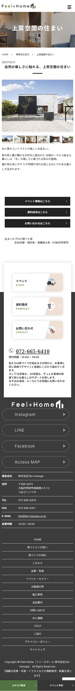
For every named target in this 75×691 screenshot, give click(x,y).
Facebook (25, 446)
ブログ (37, 626)
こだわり (37, 563)
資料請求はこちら (37, 212)
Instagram (25, 414)
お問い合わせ (37, 610)
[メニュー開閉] (69, 7)
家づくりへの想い (37, 547)
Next (71, 107)
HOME (5, 54)
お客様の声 (37, 586)
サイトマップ (37, 649)
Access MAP (27, 462)
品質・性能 (37, 570)
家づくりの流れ (37, 555)
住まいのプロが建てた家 (19, 238)
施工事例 (37, 594)
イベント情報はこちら (37, 201)
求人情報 (37, 618)
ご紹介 (37, 633)
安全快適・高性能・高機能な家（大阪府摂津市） (42, 242)
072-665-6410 (33, 351)
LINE (19, 430)
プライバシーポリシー (37, 641)
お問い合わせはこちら (37, 223)
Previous (3, 107)
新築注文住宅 (22, 54)
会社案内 (37, 602)
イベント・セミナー (37, 578)
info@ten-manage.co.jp (32, 516)
